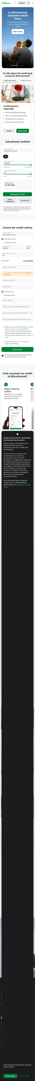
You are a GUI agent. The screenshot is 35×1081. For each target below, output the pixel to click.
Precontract (25, 200)
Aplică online (17, 31)
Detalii (9, 131)
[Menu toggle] (33, 2)
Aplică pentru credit (17, 194)
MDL (5, 157)
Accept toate (10, 1076)
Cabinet (22, 3)
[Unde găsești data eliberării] (31, 313)
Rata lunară (9, 183)
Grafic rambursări (10, 200)
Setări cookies (25, 1076)
